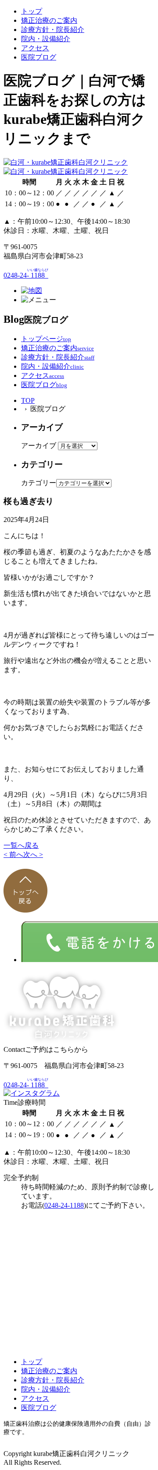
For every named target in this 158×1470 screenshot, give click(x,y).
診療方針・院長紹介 (52, 29)
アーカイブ (38, 445)
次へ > (33, 854)
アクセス (35, 48)
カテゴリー (38, 482)
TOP (28, 400)
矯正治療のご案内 (49, 20)
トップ (31, 11)
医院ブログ (38, 57)
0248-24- (26, 275)
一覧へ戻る (21, 845)
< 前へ (13, 854)
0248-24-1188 (64, 1205)
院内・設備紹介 (45, 38)
